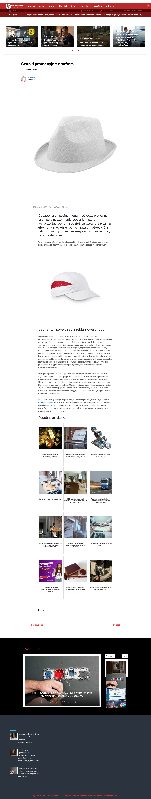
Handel (63, 6)
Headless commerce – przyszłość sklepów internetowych (44, 42)
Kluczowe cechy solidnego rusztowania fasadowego (82, 43)
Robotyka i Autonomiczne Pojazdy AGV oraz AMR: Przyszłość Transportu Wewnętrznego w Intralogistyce (117, 40)
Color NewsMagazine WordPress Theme (86, 796)
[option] (77, 14)
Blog (72, 6)
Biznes (31, 6)
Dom (41, 6)
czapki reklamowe (45, 402)
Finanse (51, 6)
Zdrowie (110, 6)
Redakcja (33, 77)
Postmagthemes (111, 796)
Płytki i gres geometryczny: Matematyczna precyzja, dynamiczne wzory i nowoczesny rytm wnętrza (28, 755)
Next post (115, 625)
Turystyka (97, 6)
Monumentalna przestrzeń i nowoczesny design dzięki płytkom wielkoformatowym (77, 15)
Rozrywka (84, 6)
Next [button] (125, 656)
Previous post (37, 625)
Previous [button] (109, 656)
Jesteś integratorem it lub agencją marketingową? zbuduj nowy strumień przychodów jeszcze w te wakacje (62, 694)
